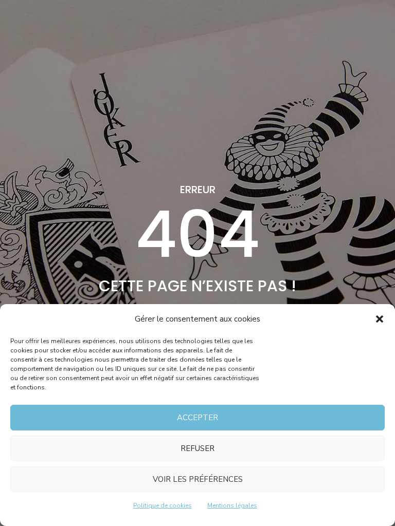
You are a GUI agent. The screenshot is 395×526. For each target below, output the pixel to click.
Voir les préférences (198, 479)
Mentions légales (232, 505)
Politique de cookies (162, 505)
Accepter (197, 417)
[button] (379, 319)
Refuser (197, 448)
